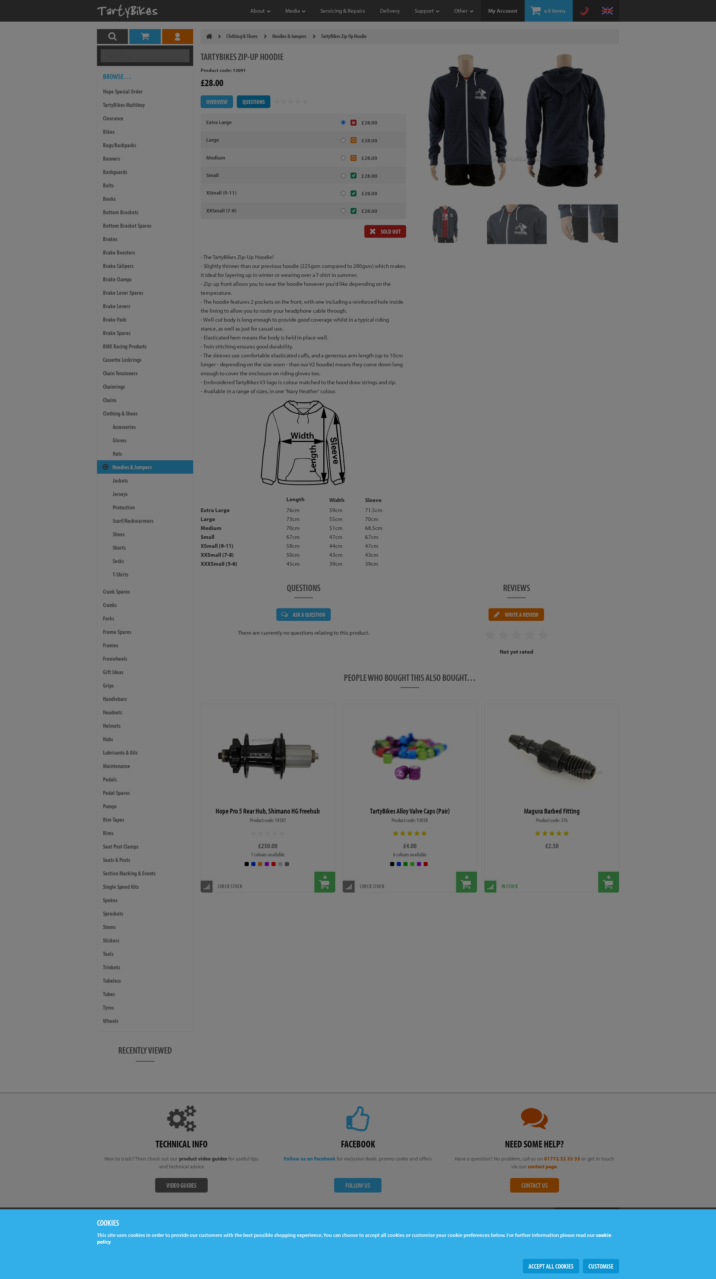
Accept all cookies (551, 1266)
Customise (600, 1266)
